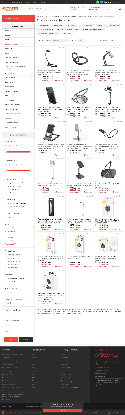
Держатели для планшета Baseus (93, 29)
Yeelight (34, 371)
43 (31, 82)
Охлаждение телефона (16, 206)
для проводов (13, 264)
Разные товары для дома (9, 367)
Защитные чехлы (7, 391)
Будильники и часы (10, 77)
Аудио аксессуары (7, 357)
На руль (11, 192)
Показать (10, 339)
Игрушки (7, 53)
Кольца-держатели (87, 25)
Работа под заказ (66, 377)
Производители (17, 2)
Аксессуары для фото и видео (11, 387)
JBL (33, 381)
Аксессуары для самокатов (17, 203)
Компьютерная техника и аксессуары (13, 354)
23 (31, 109)
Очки (6, 95)
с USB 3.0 (11, 281)
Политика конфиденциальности (70, 387)
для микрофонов (14, 261)
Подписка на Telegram (67, 381)
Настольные (101, 25)
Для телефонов (43, 25)
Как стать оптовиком (67, 371)
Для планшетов (57, 25)
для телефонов (14, 255)
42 (31, 62)
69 (31, 73)
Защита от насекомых (11, 109)
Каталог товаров (12, 18)
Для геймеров (9, 82)
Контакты (44, 2)
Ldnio (10, 234)
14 (31, 39)
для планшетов (14, 258)
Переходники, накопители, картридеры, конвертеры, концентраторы (13, 395)
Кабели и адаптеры (7, 374)
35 (31, 67)
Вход (82, 2)
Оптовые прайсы (66, 374)
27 (31, 95)
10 (31, 118)
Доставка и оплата (31, 2)
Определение (116, 2)
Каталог (5, 2)
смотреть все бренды (38, 391)
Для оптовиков (65, 367)
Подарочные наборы (11, 127)
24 (31, 100)
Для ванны (8, 35)
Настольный (13, 189)
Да (9, 292)
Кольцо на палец (14, 186)
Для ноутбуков (71, 25)
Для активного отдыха (8, 384)
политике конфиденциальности (62, 406)
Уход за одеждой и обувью (12, 62)
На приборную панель (16, 183)
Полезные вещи (9, 86)
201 (31, 35)
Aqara (33, 374)
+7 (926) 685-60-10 (96, 8)
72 (31, 44)
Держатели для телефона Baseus (67, 29)
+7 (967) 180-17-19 (78, 8)
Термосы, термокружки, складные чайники (15, 67)
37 (31, 57)
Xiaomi (11, 228)
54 (31, 86)
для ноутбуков (14, 267)
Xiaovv (33, 387)
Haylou (33, 364)
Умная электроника (8, 364)
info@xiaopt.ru (37, 412)
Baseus (11, 231)
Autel (33, 361)
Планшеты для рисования (12, 104)
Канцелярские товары (11, 122)
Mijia (33, 367)
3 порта (11, 217)
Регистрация (89, 2)
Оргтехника (8, 118)
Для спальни (8, 39)
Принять (62, 410)
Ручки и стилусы (9, 100)
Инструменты (9, 48)
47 (31, 91)
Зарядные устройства (8, 371)
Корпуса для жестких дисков (13, 113)
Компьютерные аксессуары (13, 57)
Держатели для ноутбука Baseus (48, 33)
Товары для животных (11, 91)
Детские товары (9, 73)
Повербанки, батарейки (9, 381)
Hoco (10, 241)
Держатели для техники (11, 44)
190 (31, 30)
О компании (64, 384)
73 (31, 48)
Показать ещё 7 (10, 244)
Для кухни (8, 30)
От (5, 145)
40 (31, 53)
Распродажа (6, 399)
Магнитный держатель (16, 278)
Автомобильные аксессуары (10, 361)
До (16, 145)
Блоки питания (6, 377)
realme (11, 237)
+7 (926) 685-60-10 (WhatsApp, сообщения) (106, 355)
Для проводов (114, 25)
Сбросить (26, 339)
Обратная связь (11, 412)
